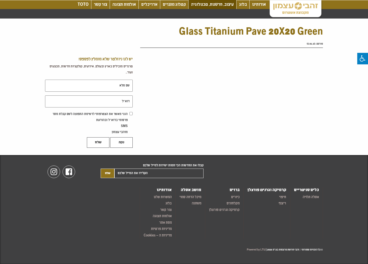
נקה (121, 143)
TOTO (83, 4)
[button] (362, 58)
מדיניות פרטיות (161, 229)
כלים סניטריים (306, 190)
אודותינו (259, 4)
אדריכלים (149, 4)
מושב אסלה (191, 190)
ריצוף (282, 203)
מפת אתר (165, 223)
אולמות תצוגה (124, 4)
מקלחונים (233, 203)
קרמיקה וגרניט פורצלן (266, 190)
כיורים (235, 197)
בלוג (243, 4)
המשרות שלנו (163, 197)
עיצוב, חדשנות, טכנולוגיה (212, 4)
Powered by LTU (256, 249)
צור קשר (100, 4)
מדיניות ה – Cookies (158, 235)
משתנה (196, 203)
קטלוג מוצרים (174, 4)
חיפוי (282, 197)
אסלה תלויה (311, 197)
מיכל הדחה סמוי (190, 197)
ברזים (235, 190)
